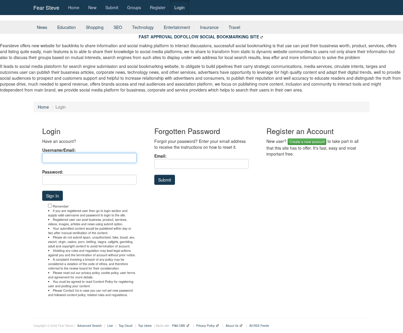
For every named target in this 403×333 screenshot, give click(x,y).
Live (110, 326)
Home (73, 7)
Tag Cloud (125, 326)
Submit (111, 7)
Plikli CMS (178, 326)
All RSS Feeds (259, 326)
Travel (234, 27)
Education (66, 27)
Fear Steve (46, 7)
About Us (232, 326)
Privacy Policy (205, 326)
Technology (143, 27)
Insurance (209, 27)
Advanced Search (89, 326)
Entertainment (177, 27)
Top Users (145, 326)
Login (179, 7)
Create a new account (307, 141)
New (92, 7)
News (42, 27)
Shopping (95, 27)
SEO (118, 27)
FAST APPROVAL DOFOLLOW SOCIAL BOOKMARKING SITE (199, 37)
